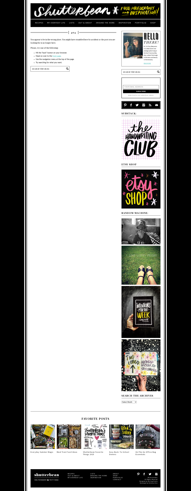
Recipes (39, 23)
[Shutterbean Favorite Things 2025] (95, 450)
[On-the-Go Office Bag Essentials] (148, 450)
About (116, 474)
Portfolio (140, 23)
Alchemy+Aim (153, 483)
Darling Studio (153, 481)
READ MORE (147, 63)
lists (72, 23)
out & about (85, 23)
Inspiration (125, 23)
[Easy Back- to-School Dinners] (121, 450)
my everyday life (56, 23)
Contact (117, 479)
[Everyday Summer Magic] (43, 450)
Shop (153, 23)
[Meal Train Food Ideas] (69, 450)
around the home (105, 23)
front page (56, 56)
